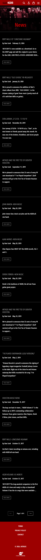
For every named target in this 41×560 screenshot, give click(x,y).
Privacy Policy (20, 530)
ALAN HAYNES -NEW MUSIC (12, 239)
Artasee (23, 546)
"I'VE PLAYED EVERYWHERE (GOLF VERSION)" (18, 353)
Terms (20, 526)
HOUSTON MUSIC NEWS (11, 397)
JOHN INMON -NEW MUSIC (12, 204)
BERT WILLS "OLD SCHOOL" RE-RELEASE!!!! (17, 77)
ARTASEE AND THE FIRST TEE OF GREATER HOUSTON (17, 161)
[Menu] (38, 2)
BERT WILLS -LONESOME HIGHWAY (15, 439)
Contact (20, 534)
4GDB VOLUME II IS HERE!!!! (12, 474)
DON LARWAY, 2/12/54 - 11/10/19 (14, 118)
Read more (7, 62)
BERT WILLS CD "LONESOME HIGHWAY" (16, 39)
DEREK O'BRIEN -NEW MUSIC (12, 274)
